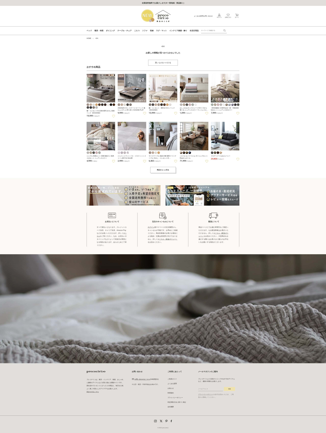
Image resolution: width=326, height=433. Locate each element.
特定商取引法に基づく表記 (177, 402)
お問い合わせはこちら (142, 379)
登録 (229, 389)
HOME (89, 38)
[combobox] (214, 30)
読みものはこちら (93, 392)
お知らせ (171, 388)
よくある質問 (198, 16)
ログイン (151, 227)
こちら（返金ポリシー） (168, 239)
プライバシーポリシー (175, 397)
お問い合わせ (208, 16)
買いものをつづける (163, 63)
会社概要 (171, 407)
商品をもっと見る (163, 170)
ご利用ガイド (172, 379)
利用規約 (171, 393)
